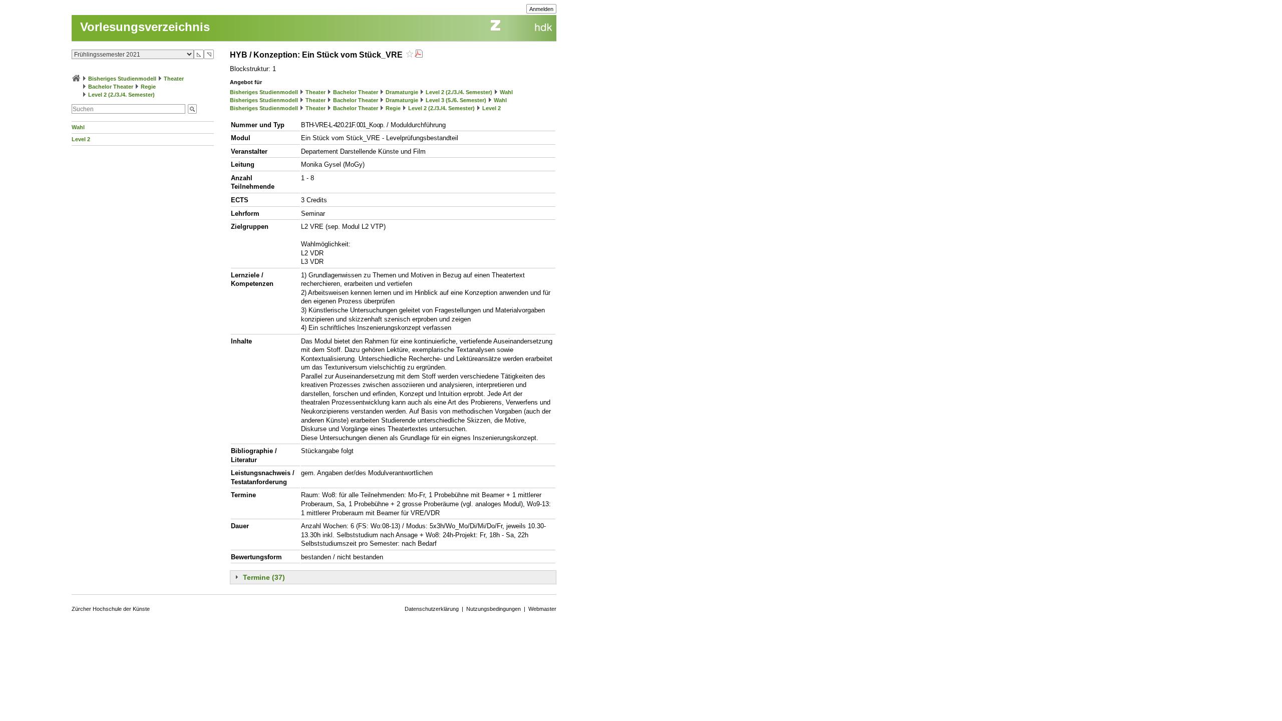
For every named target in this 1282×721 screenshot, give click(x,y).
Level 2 (81, 139)
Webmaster (542, 609)
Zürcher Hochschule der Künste (111, 609)
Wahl (78, 127)
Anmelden (541, 9)
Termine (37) (264, 577)
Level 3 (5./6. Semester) (456, 100)
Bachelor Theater (110, 87)
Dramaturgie (402, 92)
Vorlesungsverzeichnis (145, 27)
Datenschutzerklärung (432, 609)
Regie (148, 87)
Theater (174, 79)
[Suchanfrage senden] (192, 109)
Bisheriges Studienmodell (122, 79)
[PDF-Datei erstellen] (419, 55)
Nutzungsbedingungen (493, 609)
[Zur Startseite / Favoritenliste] (76, 79)
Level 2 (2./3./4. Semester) (121, 95)
